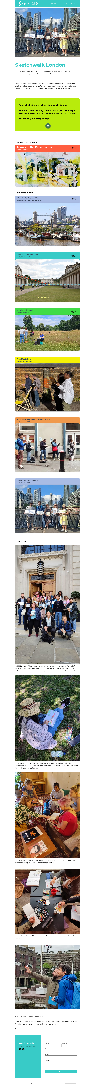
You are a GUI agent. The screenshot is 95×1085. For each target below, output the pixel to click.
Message (47, 1060)
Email (46, 1048)
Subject (47, 1054)
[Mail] (48, 125)
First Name (47, 1043)
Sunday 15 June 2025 (23, 149)
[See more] (73, 148)
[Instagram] (20, 1049)
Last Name (64, 1043)
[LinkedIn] (23, 1049)
